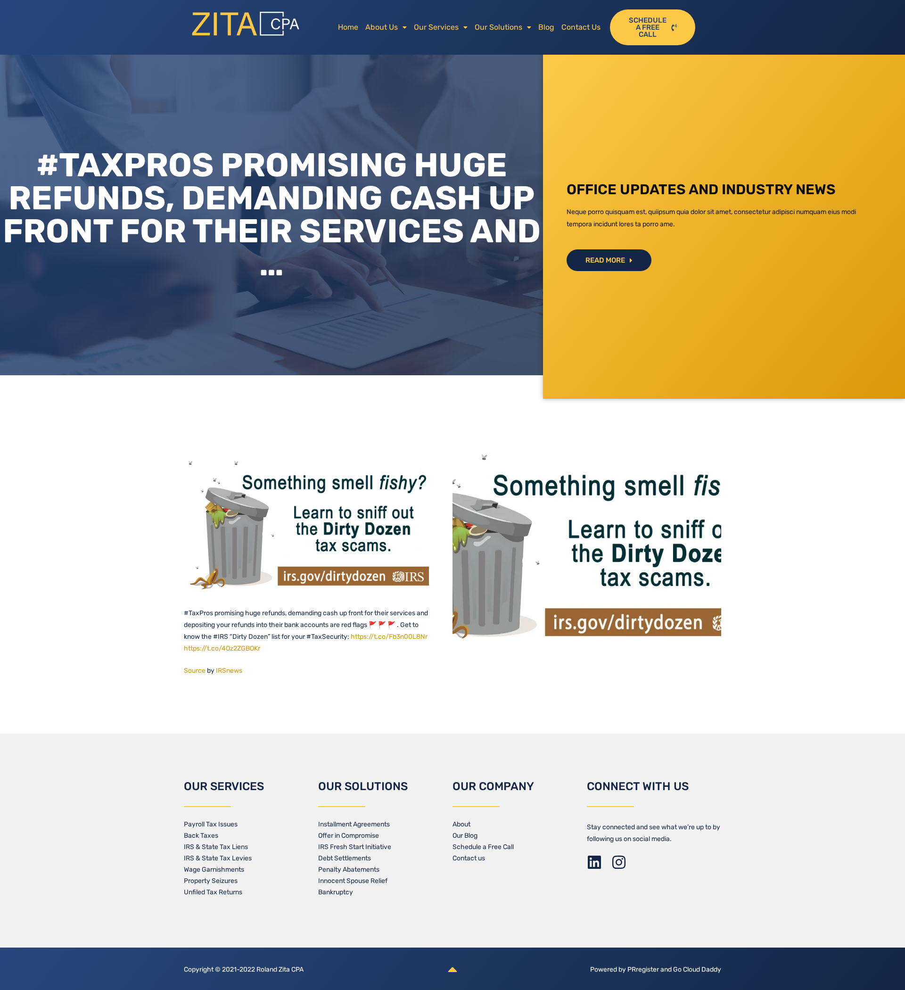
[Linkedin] (594, 862)
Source (195, 671)
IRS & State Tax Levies (218, 858)
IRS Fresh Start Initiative (354, 847)
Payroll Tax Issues (211, 824)
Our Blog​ (464, 836)
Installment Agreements (354, 824)
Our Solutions (498, 27)
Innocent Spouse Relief (352, 881)
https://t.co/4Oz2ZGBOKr (222, 648)
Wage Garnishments (214, 870)
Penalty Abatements (348, 870)
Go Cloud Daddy (697, 969)
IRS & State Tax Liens (216, 847)
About (461, 824)
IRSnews (229, 671)
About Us (381, 27)
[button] (386, 27)
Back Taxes (201, 836)
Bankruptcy (335, 892)
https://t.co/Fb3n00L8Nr (389, 637)
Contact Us (581, 27)
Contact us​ (468, 858)
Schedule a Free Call (483, 847)
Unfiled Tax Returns (213, 892)
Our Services (436, 27)
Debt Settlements (344, 858)
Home (348, 27)
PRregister (643, 969)
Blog (546, 27)
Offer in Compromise (348, 836)
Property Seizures (211, 881)
